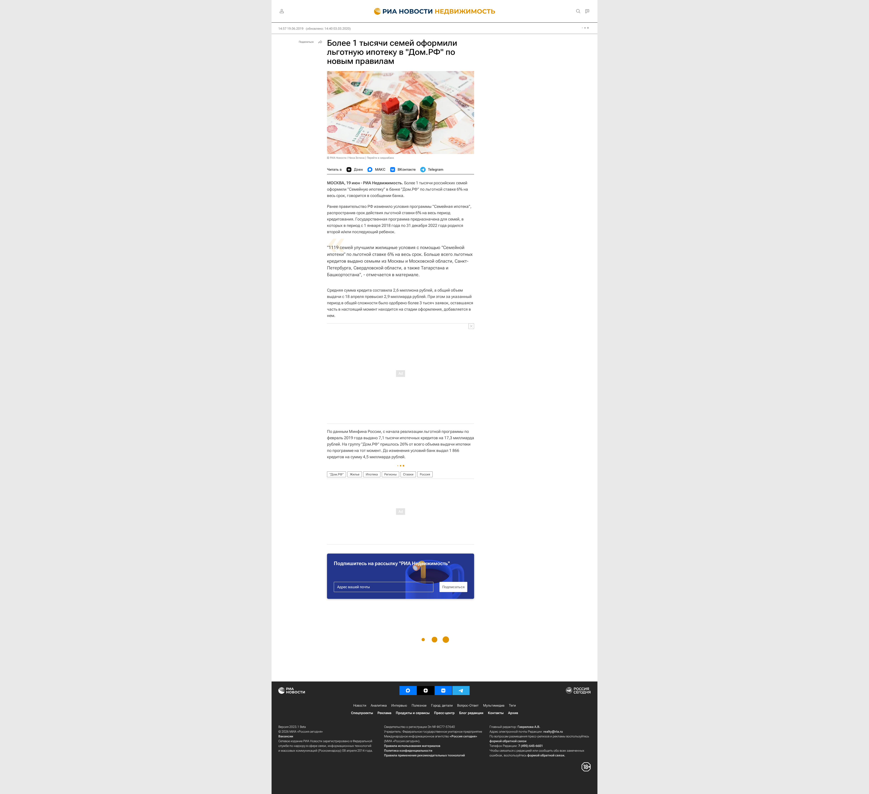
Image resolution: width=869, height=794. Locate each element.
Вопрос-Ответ (468, 705)
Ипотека (372, 474)
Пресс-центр (444, 713)
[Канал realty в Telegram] (461, 690)
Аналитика (379, 705)
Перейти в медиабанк (380, 157)
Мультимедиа (493, 705)
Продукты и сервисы (413, 713)
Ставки (408, 474)
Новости (359, 705)
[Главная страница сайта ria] (400, 11)
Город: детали (442, 705)
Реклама (384, 713)
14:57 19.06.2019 (290, 28)
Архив (513, 713)
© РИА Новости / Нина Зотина (345, 157)
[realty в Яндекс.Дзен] (425, 690)
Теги (512, 705)
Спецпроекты (362, 713)
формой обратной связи (507, 741)
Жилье (354, 474)
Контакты (496, 713)
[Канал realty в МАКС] (408, 690)
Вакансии (285, 736)
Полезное (419, 705)
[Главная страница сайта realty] (434, 11)
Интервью (399, 705)
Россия (425, 474)
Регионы (390, 474)
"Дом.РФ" (336, 474)
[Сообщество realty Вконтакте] (443, 690)
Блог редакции (471, 713)
